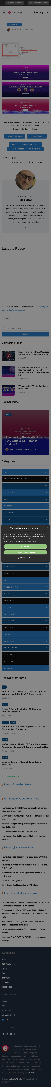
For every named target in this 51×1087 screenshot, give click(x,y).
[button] (25, 557)
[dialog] (25, 543)
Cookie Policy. (31, 541)
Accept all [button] (25, 546)
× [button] (47, 527)
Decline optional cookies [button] (25, 552)
